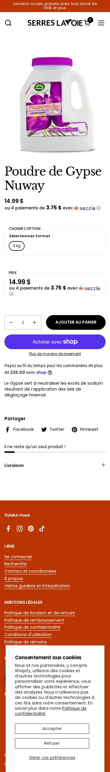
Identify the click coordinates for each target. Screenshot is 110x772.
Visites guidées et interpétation (37, 586)
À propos (13, 578)
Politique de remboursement (34, 620)
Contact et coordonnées (30, 571)
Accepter (52, 728)
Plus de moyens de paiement (55, 353)
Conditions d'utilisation (28, 635)
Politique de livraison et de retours (39, 613)
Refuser (52, 743)
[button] (8, 22)
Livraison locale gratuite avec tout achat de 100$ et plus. (55, 6)
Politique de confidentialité (32, 627)
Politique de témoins (25, 642)
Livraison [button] (14, 465)
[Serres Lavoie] (55, 22)
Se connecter (18, 557)
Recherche (15, 564)
